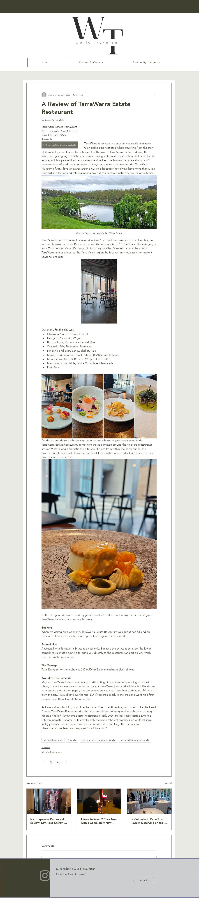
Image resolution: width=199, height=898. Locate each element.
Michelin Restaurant (53, 740)
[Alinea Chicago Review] (99, 801)
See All (168, 782)
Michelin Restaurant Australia (135, 740)
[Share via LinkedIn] (58, 762)
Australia (72, 740)
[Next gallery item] (153, 406)
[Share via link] (65, 762)
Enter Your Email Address (70, 874)
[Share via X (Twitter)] (50, 762)
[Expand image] (57, 406)
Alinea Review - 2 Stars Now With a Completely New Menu (99, 821)
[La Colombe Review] (149, 801)
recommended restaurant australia (98, 740)
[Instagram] (45, 875)
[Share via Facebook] (43, 762)
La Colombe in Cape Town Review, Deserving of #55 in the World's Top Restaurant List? (149, 821)
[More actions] (155, 95)
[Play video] (99, 291)
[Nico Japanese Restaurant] (49, 801)
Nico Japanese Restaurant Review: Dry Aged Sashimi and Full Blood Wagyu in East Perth (47, 821)
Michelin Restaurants (52, 752)
